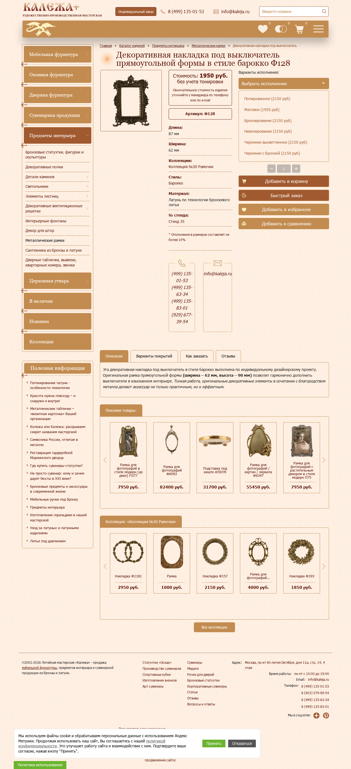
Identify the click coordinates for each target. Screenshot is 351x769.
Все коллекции (214, 627)
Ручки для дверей (200, 674)
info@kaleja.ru (217, 273)
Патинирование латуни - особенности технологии (50, 385)
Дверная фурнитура (51, 95)
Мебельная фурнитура (53, 54)
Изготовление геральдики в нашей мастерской (58, 517)
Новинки (39, 321)
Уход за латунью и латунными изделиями (54, 530)
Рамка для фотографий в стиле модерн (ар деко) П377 (128, 470)
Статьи (192, 692)
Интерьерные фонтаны (46, 221)
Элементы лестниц (42, 196)
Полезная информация (57, 368)
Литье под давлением (48, 541)
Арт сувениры (153, 686)
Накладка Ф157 (215, 576)
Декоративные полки (44, 166)
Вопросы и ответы (201, 704)
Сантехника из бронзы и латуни (54, 250)
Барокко (176, 183)
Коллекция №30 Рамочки (191, 166)
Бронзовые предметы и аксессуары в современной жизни (58, 489)
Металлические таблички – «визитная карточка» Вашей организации (53, 413)
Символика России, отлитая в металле (54, 442)
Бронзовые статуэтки (203, 680)
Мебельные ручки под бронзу (54, 499)
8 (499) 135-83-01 (315, 706)
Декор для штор (40, 230)
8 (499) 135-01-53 (315, 686)
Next (323, 459)
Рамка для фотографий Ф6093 (172, 470)
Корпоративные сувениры (207, 686)
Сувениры (194, 662)
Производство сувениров (162, 668)
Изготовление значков (160, 680)
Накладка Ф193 (301, 576)
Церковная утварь (49, 280)
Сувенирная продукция (54, 115)
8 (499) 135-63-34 (315, 700)
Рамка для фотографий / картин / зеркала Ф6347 (258, 470)
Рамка (172, 576)
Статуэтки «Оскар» (157, 662)
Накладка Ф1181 (128, 576)
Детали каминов (40, 176)
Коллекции (41, 341)
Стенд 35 (177, 221)
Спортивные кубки (157, 674)
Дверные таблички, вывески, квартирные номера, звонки (51, 262)
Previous (105, 459)
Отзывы (193, 698)
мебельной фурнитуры (39, 667)
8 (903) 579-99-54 (315, 693)
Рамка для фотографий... (258, 576)
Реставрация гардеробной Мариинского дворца (51, 455)
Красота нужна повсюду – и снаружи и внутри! (52, 398)
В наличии (41, 301)
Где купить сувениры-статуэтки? (56, 465)
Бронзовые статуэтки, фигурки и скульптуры (55, 155)
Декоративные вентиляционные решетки (54, 208)
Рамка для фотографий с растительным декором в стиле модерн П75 (301, 470)
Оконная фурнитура (51, 74)
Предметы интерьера (52, 135)
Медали (193, 668)
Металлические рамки (45, 240)
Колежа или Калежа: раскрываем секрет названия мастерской (57, 429)
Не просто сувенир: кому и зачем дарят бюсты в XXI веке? (57, 476)
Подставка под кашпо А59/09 (215, 470)
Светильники (37, 186)
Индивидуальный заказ (135, 11)
